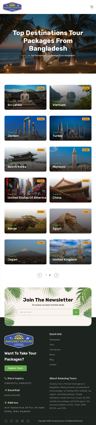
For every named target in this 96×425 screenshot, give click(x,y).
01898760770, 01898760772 (17, 383)
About (52, 354)
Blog (52, 359)
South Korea (17, 166)
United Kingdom (65, 259)
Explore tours (15, 368)
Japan (12, 259)
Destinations (55, 339)
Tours (52, 344)
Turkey (58, 136)
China (57, 197)
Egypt (57, 228)
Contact (53, 364)
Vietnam (59, 105)
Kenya (12, 228)
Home (23, 55)
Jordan (13, 136)
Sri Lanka (15, 105)
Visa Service (55, 349)
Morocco (59, 166)
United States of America (27, 197)
